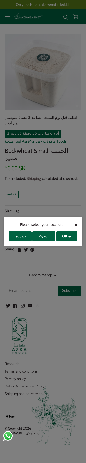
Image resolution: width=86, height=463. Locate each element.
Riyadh (44, 236)
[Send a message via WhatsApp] (8, 435)
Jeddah (20, 236)
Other (66, 236)
